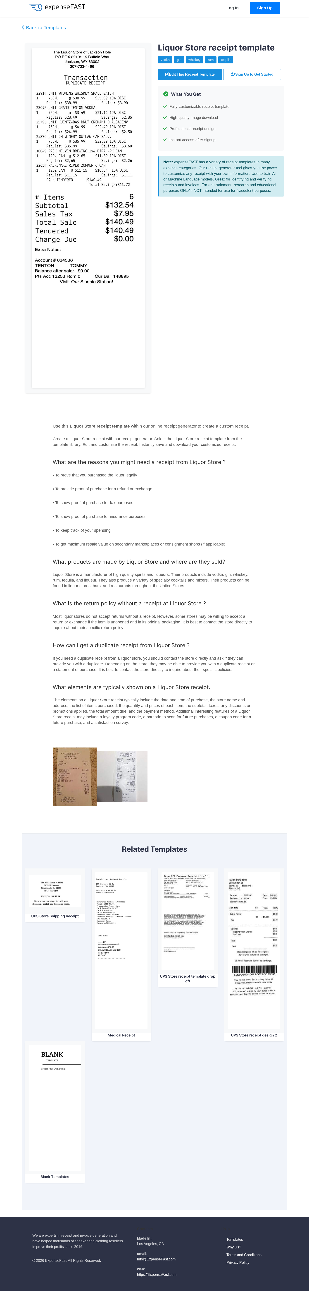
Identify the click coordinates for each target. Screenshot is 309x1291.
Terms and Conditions (244, 1255)
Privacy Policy (238, 1263)
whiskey (194, 60)
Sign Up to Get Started (254, 74)
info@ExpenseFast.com (156, 1259)
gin (179, 60)
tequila (226, 60)
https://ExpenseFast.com (156, 1275)
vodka (165, 60)
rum (211, 60)
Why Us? (234, 1247)
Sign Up (265, 7)
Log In (232, 7)
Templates (235, 1239)
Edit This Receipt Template (192, 74)
